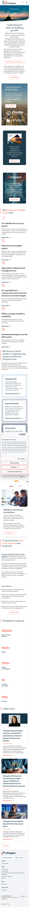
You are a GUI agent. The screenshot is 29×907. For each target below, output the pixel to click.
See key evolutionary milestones (14, 62)
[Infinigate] (8, 2)
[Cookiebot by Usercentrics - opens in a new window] (20, 434)
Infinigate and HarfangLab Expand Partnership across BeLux (13, 823)
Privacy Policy (4, 869)
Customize (13, 467)
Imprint (3, 878)
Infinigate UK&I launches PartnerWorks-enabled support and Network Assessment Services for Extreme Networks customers (14, 781)
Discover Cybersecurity (12, 393)
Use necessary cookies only (14, 471)
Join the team (4, 863)
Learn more (5, 237)
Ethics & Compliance (6, 876)
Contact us (4, 890)
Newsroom (4, 884)
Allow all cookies (14, 463)
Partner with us (19, 857)
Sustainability (4, 871)
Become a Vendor (7, 857)
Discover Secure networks (13, 418)
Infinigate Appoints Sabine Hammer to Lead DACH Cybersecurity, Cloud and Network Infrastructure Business (13, 736)
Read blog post (14, 77)
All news (5, 845)
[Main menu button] (26, 2)
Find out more (10, 106)
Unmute (25, 18)
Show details (21, 458)
